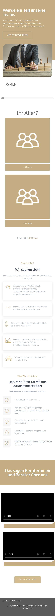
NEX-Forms (33, 238)
